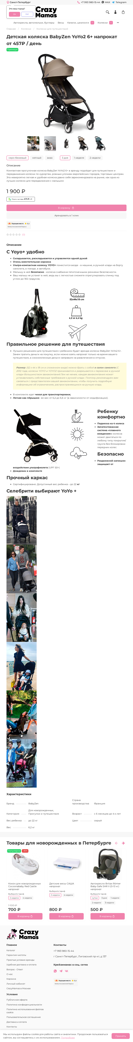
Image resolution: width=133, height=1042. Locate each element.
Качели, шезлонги (78, 22)
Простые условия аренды (20, 960)
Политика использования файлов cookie (25, 1011)
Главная (11, 28)
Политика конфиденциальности (24, 1004)
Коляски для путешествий (52, 28)
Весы (61, 22)
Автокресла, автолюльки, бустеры (33, 22)
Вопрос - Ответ (14, 969)
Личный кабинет (15, 984)
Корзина (11, 979)
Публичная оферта (16, 1000)
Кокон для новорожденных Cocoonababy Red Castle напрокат (24, 886)
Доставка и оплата (16, 1022)
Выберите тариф (16, 894)
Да (14, 14)
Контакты (11, 1026)
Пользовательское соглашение (23, 1017)
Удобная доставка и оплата (21, 964)
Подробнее (68, 1037)
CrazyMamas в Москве (18, 988)
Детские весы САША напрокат (61, 885)
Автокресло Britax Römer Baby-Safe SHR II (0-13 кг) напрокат (106, 886)
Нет (27, 14)
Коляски (103, 22)
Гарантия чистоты (16, 955)
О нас (9, 974)
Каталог (10, 950)
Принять (120, 1036)
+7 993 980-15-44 (64, 950)
